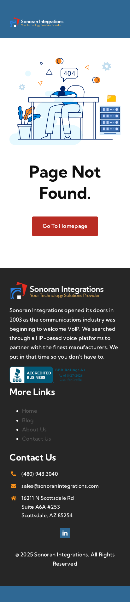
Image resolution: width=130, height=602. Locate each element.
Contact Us (36, 438)
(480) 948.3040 (39, 474)
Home (29, 410)
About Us (34, 429)
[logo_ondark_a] (36, 19)
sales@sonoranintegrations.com (59, 486)
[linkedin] (65, 533)
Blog (27, 420)
